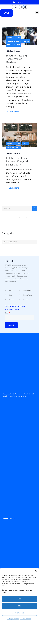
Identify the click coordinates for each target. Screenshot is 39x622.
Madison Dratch (13, 51)
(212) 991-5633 (14, 519)
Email (7, 313)
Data (26, 143)
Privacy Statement (25, 619)
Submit (11, 325)
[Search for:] (19, 208)
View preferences (19, 613)
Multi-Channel (13, 147)
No (19, 606)
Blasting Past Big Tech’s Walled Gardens (16, 59)
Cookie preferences (13, 619)
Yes (19, 599)
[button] (36, 571)
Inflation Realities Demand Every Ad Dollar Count (17, 161)
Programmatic (13, 45)
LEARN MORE (14, 112)
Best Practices (13, 37)
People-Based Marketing (18, 41)
